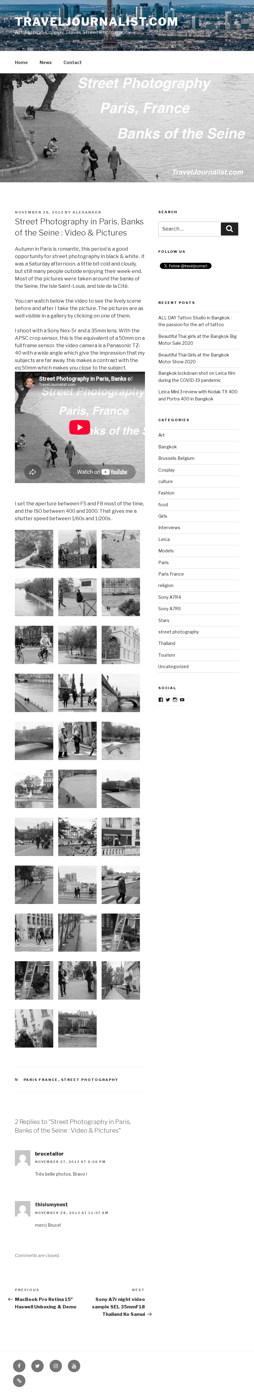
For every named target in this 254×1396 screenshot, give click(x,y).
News (46, 62)
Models (166, 550)
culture (165, 481)
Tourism (166, 655)
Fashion (166, 492)
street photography (90, 1080)
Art (161, 435)
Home (21, 62)
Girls (162, 516)
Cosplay (166, 470)
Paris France (41, 1080)
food (163, 504)
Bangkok (167, 446)
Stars (163, 620)
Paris (163, 562)
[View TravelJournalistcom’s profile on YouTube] (182, 699)
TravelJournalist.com (97, 21)
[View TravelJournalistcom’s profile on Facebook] (160, 699)
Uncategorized (173, 666)
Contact (73, 62)
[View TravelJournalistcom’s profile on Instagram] (175, 699)
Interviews (169, 527)
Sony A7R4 (169, 597)
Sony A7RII (169, 608)
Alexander (86, 212)
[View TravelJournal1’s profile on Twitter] (167, 699)
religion (165, 585)
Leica (164, 539)
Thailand (166, 643)
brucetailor (49, 1154)
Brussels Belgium (176, 458)
